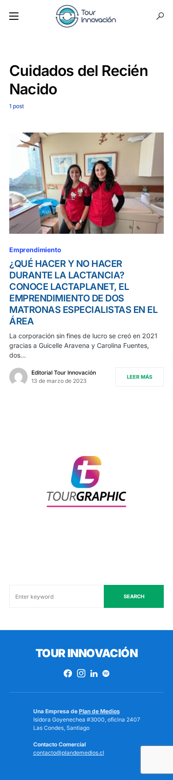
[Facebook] (68, 673)
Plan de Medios (99, 711)
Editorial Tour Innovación (63, 372)
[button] (13, 16)
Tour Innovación (86, 653)
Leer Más (139, 377)
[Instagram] (81, 673)
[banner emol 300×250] (86, 484)
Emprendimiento (35, 250)
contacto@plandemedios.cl (68, 752)
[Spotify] (105, 673)
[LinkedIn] (93, 673)
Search (134, 596)
